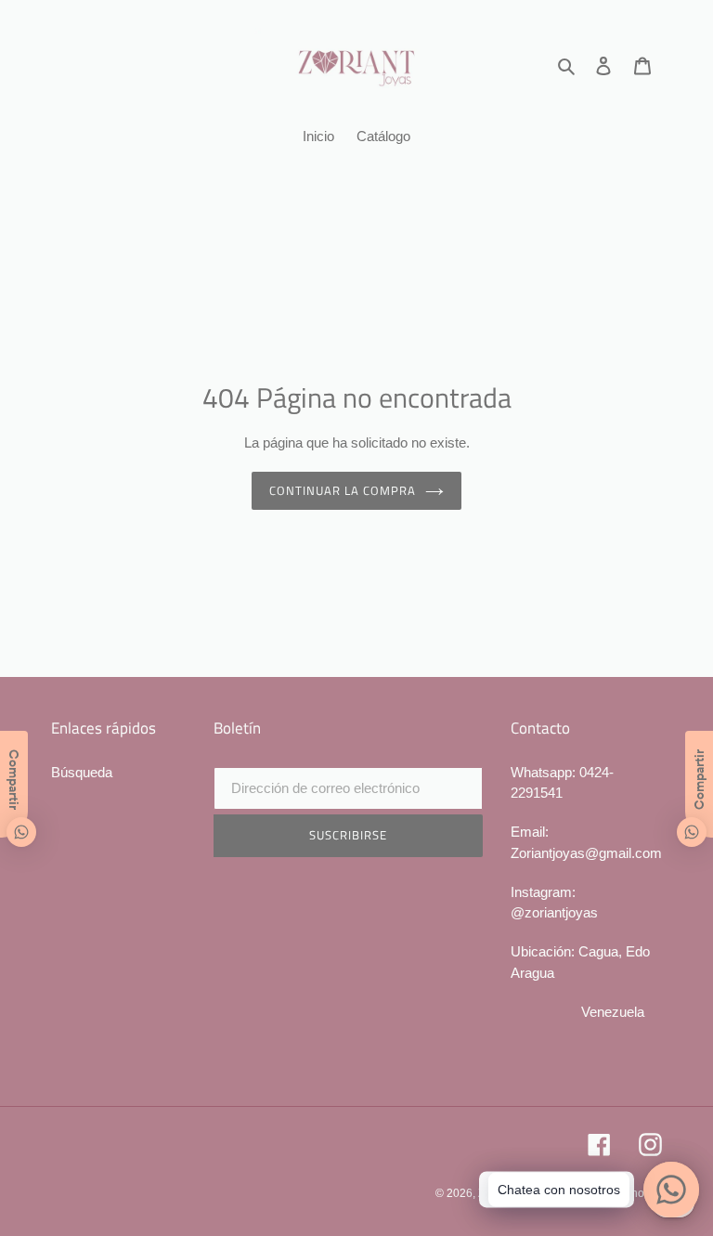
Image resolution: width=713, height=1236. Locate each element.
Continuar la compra (343, 490)
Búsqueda (81, 772)
